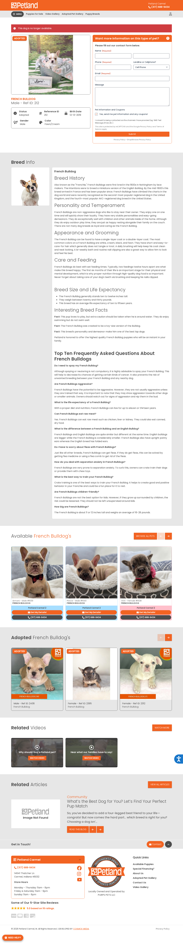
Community (77, 796)
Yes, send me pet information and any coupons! (123, 114)
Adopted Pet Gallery (72, 13)
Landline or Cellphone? (144, 62)
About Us (138, 873)
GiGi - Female (131, 600)
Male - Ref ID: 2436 (24, 703)
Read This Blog (77, 829)
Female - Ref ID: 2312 (133, 703)
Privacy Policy (146, 126)
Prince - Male (76, 600)
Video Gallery (52, 13)
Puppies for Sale (34, 13)
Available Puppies (143, 864)
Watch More (162, 727)
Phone (103, 62)
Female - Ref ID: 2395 (80, 703)
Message (99, 84)
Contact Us (139, 882)
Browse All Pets (145, 536)
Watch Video (37, 758)
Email (103, 73)
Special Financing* (143, 868)
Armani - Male (22, 600)
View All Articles (159, 784)
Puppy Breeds (92, 13)
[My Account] (170, 14)
